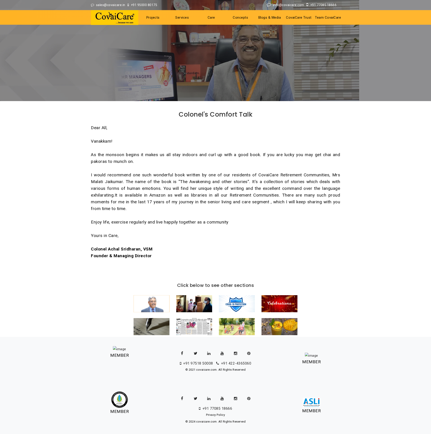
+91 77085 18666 (323, 5)
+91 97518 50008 (198, 363)
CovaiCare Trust (299, 18)
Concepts (240, 18)
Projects (153, 18)
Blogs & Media (269, 18)
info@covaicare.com (289, 5)
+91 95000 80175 (144, 5)
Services (182, 18)
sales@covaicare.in (111, 5)
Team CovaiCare (328, 18)
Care (211, 18)
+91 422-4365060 (236, 363)
